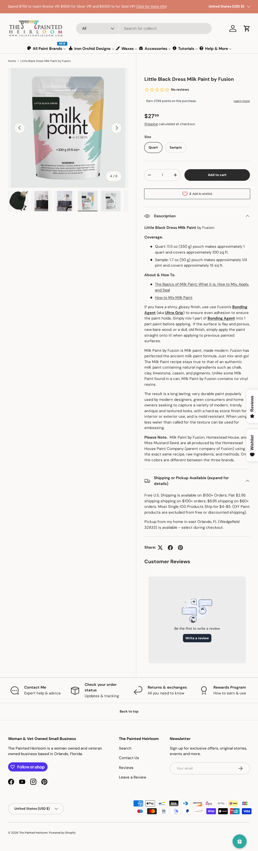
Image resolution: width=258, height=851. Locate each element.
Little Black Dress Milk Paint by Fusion (45, 61)
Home (12, 61)
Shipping (151, 124)
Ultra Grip (174, 312)
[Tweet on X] (160, 548)
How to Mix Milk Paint (173, 297)
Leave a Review (132, 777)
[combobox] (144, 28)
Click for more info (151, 6)
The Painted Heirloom (33, 832)
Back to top (129, 711)
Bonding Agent (221, 318)
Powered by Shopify (62, 832)
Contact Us (129, 757)
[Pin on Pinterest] (180, 548)
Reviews (126, 767)
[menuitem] (47, 48)
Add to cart (217, 175)
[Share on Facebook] (170, 548)
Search (125, 748)
